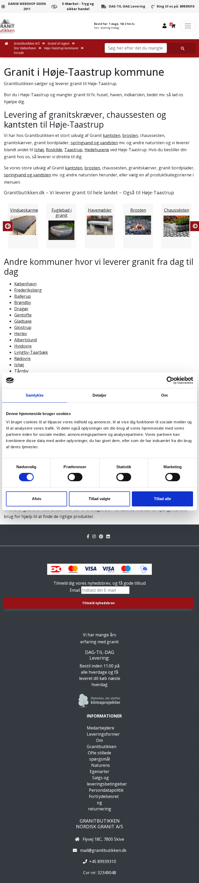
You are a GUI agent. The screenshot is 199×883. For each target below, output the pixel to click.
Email (75, 590)
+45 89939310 (102, 861)
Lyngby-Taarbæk (31, 352)
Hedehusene (96, 150)
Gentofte (23, 315)
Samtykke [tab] (35, 395)
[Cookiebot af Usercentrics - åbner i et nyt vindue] (170, 380)
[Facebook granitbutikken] (89, 536)
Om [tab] (164, 395)
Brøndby (22, 302)
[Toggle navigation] (188, 26)
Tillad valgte (99, 498)
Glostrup (22, 327)
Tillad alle (162, 498)
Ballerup (22, 296)
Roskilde (54, 150)
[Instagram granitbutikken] (95, 536)
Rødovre (22, 358)
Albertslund (25, 340)
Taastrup (73, 150)
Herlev (20, 333)
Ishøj (39, 150)
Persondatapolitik (106, 790)
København (25, 284)
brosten (130, 135)
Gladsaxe (23, 321)
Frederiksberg (28, 290)
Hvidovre (23, 346)
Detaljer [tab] (100, 395)
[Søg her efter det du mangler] (181, 48)
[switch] (75, 477)
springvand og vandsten (94, 143)
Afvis (36, 498)
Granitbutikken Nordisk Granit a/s (99, 824)
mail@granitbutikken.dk (103, 850)
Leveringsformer (103, 734)
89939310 (187, 6)
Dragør (21, 309)
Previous (8, 226)
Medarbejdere (100, 728)
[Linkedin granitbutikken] (109, 536)
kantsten (21, 124)
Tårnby (21, 371)
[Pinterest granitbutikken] (102, 536)
